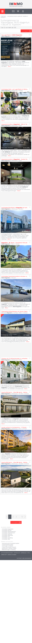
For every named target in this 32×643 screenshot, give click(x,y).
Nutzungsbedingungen (7, 552)
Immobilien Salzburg (7, 534)
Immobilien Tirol (6, 536)
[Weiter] (25, 517)
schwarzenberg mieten (7, 544)
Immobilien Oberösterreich (8, 532)
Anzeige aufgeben (12, 554)
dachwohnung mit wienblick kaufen (10, 543)
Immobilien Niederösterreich (9, 531)
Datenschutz (17, 552)
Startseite (3, 16)
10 (22, 517)
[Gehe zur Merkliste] (18, 11)
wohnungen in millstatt (7, 545)
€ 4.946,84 (26, 231)
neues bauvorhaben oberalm (9, 547)
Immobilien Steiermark (7, 535)
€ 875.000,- (26, 266)
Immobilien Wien (6, 539)
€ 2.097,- (27, 183)
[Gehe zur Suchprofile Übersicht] (13, 11)
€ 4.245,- (27, 148)
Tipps (28, 552)
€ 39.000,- (26, 113)
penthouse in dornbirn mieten (9, 548)
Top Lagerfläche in (11, 35)
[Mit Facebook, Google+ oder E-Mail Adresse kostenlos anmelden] (23, 11)
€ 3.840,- (27, 300)
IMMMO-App (4, 554)
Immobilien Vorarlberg (7, 537)
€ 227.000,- (26, 451)
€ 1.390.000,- (25, 382)
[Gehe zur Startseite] (16, 6)
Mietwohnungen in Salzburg (8, 549)
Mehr (9, 66)
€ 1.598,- (27, 335)
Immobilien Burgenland (7, 529)
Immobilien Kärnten (6, 530)
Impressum (23, 552)
